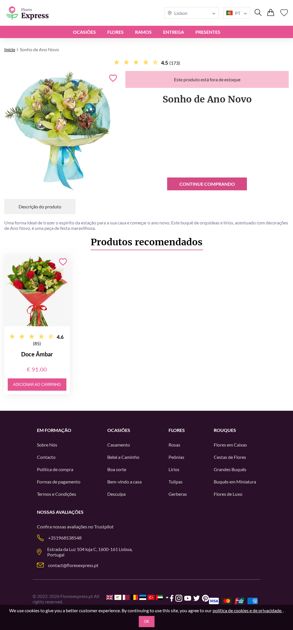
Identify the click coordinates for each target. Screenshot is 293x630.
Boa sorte (116, 469)
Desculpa (116, 494)
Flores (115, 32)
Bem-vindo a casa (124, 481)
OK (146, 621)
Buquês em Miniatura (235, 481)
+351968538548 (65, 537)
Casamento (118, 444)
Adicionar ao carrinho (37, 384)
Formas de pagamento (58, 481)
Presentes (207, 32)
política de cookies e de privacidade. (247, 610)
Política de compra (55, 469)
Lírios (174, 469)
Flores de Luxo (228, 494)
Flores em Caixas (230, 444)
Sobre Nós (47, 444)
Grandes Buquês (230, 469)
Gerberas (178, 494)
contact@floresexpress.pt (73, 565)
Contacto (46, 457)
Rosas (174, 444)
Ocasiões (84, 32)
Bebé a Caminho (123, 457)
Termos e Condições (56, 494)
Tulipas (176, 481)
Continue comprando (207, 184)
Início (9, 49)
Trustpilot (104, 526)
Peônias (176, 457)
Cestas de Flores (230, 457)
